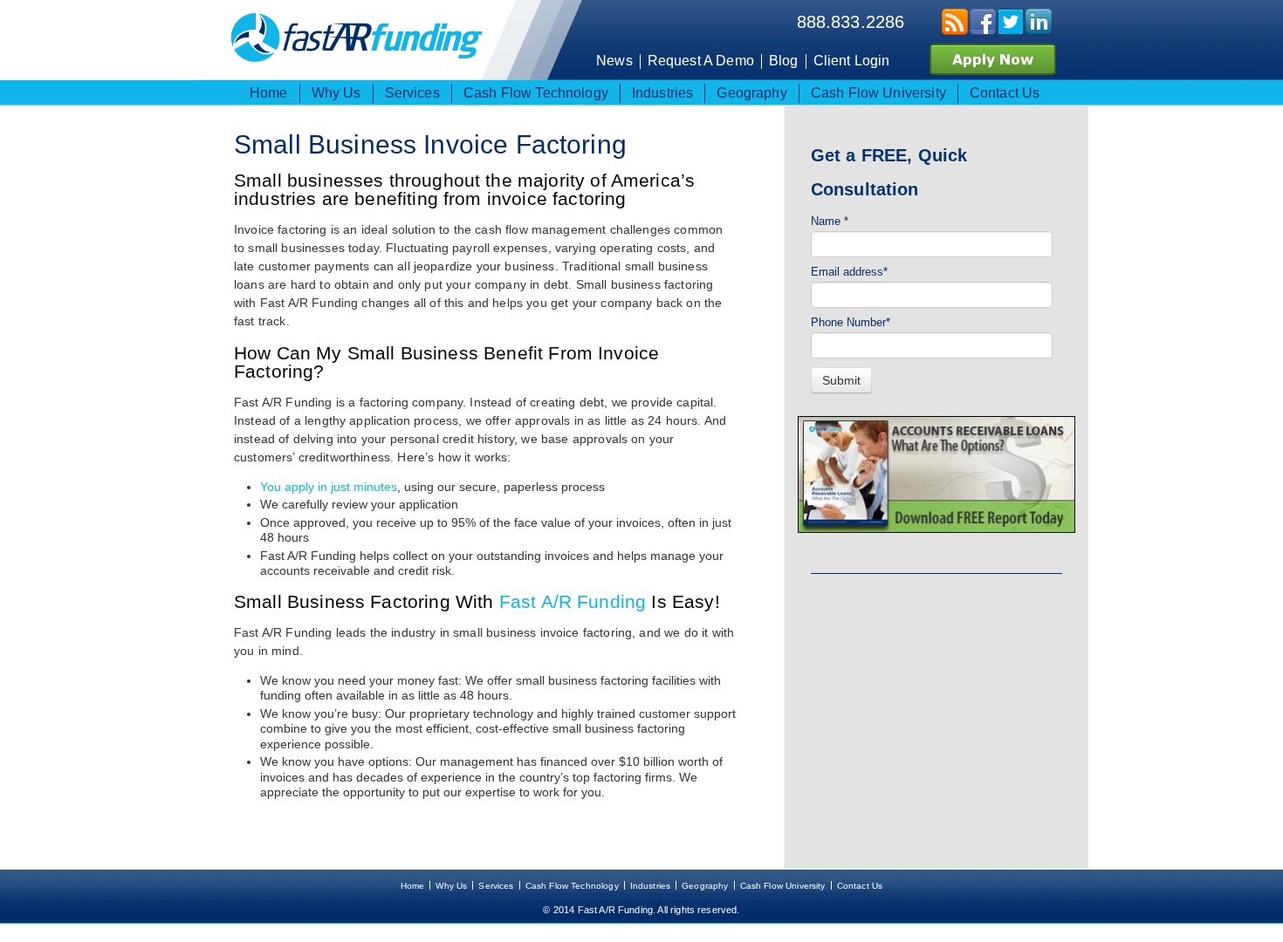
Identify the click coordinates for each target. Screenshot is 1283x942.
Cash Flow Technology (572, 886)
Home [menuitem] (269, 92)
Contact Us (860, 886)
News (614, 60)
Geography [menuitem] (751, 92)
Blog (784, 60)
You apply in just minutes (328, 487)
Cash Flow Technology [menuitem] (535, 92)
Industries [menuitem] (663, 92)
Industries (650, 886)
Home (413, 886)
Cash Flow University (783, 886)
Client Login (851, 60)
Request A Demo (701, 60)
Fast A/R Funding (573, 601)
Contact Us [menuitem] (1005, 92)
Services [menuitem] (412, 92)
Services (495, 886)
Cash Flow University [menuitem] (878, 92)
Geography (705, 886)
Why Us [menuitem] (336, 92)
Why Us (451, 886)
